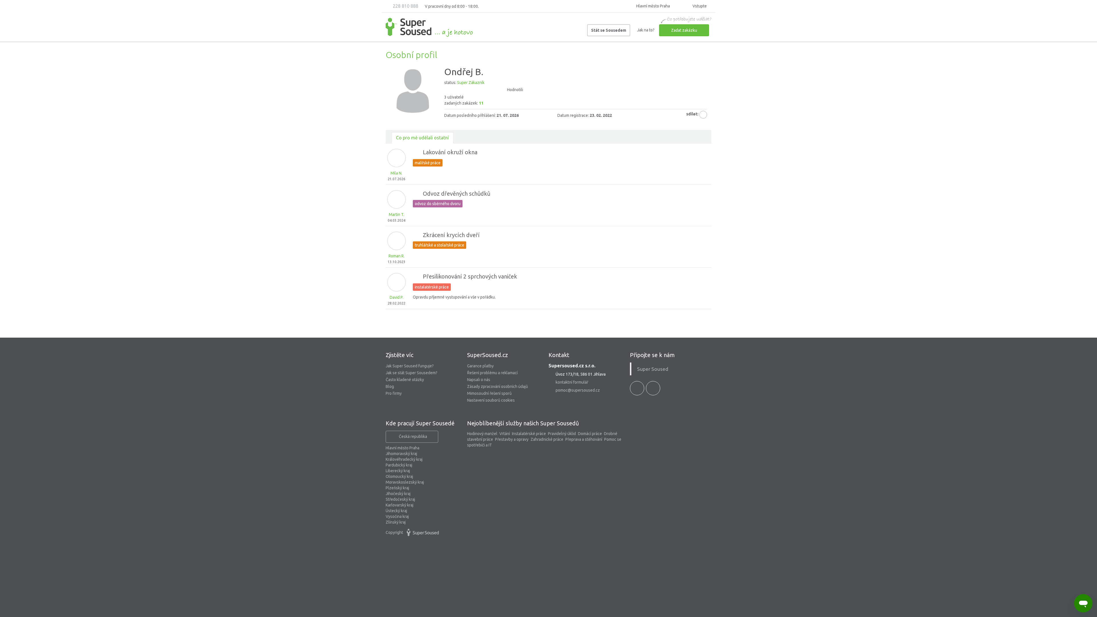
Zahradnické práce (547, 439)
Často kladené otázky (405, 379)
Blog (390, 386)
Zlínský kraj (396, 522)
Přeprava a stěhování (583, 439)
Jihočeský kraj (398, 493)
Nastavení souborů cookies (491, 400)
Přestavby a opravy (512, 439)
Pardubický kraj (399, 465)
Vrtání (504, 433)
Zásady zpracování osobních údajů (497, 386)
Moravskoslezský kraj (405, 482)
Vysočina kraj (397, 516)
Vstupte (699, 6)
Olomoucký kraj (399, 476)
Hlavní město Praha (402, 448)
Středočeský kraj (400, 499)
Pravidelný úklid (562, 433)
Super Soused (652, 369)
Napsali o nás (478, 379)
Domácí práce (590, 433)
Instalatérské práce (529, 433)
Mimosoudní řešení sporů (489, 393)
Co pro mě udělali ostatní (422, 137)
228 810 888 (405, 6)
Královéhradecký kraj (404, 459)
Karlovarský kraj (399, 505)
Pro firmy (394, 393)
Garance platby (480, 366)
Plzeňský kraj (397, 488)
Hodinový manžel (482, 433)
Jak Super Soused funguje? (410, 366)
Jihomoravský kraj (401, 453)
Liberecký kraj (398, 470)
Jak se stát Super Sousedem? (411, 372)
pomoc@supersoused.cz (578, 390)
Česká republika (413, 436)
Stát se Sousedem (608, 30)
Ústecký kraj (396, 510)
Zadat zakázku (684, 30)
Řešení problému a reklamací (492, 372)
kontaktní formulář (572, 382)
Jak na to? (645, 30)
